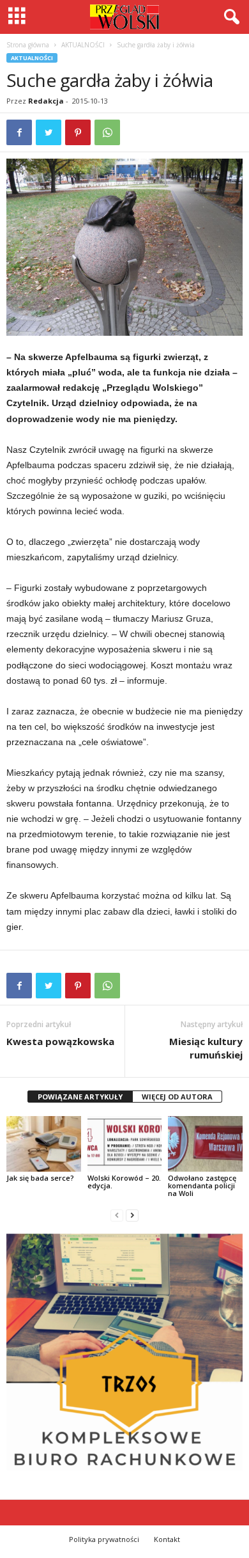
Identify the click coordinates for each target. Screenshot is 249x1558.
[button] (229, 17)
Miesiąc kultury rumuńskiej (206, 1048)
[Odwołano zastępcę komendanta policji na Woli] (205, 1144)
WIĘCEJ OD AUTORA (177, 1096)
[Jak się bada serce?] (43, 1144)
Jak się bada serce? (40, 1178)
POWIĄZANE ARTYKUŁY (80, 1096)
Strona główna (27, 44)
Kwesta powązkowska (60, 1041)
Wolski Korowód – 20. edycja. (124, 1181)
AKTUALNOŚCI (83, 44)
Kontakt (167, 1539)
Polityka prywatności (104, 1539)
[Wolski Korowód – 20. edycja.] (124, 1144)
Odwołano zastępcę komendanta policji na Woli (202, 1185)
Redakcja (46, 101)
